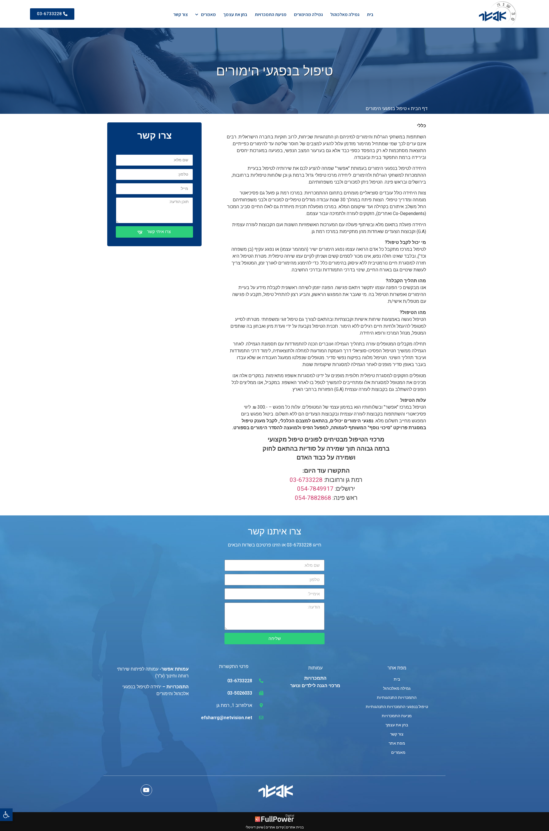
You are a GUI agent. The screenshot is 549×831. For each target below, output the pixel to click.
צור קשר (180, 14)
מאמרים (208, 14)
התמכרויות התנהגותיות (397, 697)
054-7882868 (313, 497)
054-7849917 (315, 488)
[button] (6, 814)
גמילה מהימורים (308, 14)
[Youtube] (146, 790)
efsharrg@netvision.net (226, 717)
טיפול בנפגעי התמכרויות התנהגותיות (397, 706)
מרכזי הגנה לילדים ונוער (315, 685)
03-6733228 (306, 479)
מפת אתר (397, 743)
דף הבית (419, 108)
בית (370, 14)
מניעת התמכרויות (271, 14)
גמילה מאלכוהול (344, 14)
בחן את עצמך (235, 14)
